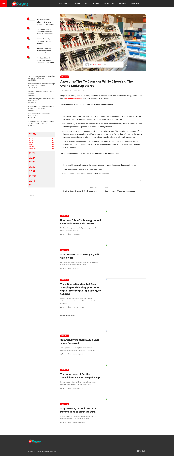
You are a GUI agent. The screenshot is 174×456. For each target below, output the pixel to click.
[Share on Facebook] (111, 64)
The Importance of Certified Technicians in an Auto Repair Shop (80, 376)
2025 (32, 153)
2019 (32, 181)
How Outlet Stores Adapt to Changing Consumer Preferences (45, 22)
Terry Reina (96, 64)
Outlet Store (109, 3)
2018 (32, 185)
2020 (32, 176)
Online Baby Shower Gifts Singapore (80, 191)
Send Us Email (140, 451)
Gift (86, 3)
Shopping (122, 3)
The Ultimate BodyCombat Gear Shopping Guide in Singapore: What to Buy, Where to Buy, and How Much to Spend (80, 289)
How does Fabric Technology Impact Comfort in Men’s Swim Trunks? (80, 222)
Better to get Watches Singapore (120, 191)
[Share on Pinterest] (117, 64)
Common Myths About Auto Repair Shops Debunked (79, 341)
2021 (32, 171)
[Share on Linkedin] (120, 64)
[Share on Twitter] (114, 64)
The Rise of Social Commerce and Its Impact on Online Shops (45, 60)
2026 (32, 134)
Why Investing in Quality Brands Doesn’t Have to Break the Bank (78, 410)
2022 (32, 167)
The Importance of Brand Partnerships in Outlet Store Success (45, 31)
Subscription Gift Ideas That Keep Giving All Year (40, 115)
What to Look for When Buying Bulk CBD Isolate (79, 256)
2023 (32, 162)
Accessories (63, 3)
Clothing (76, 3)
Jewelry (96, 3)
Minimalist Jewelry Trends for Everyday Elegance (44, 41)
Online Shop (135, 3)
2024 (32, 158)
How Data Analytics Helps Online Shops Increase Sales (44, 50)
